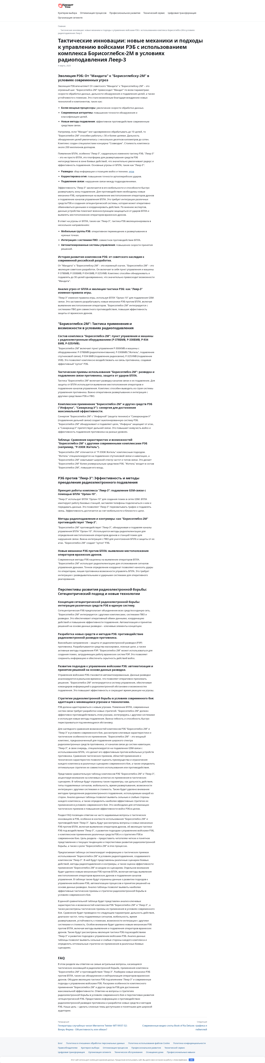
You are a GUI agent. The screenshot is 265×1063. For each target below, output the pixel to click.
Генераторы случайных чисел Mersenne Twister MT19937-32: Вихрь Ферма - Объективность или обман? (92, 1026)
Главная (62, 26)
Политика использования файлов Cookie (149, 1043)
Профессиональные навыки (181, 1052)
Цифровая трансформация (182, 12)
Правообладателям (67, 1047)
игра (131, 171)
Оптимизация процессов (93, 12)
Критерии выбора (67, 12)
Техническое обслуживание (128, 1052)
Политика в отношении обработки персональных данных (95, 1043)
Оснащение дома (154, 1052)
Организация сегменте (70, 17)
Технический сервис (154, 12)
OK (191, 1060)
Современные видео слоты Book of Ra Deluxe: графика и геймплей (174, 1026)
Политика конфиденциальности (189, 1043)
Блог (60, 1043)
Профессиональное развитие (124, 12)
